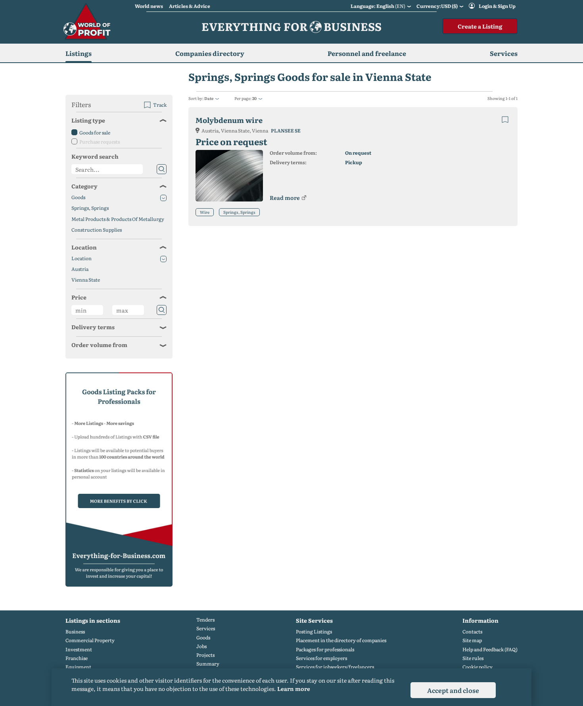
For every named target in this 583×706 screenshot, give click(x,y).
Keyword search (95, 156)
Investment (78, 649)
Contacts (472, 631)
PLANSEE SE (286, 130)
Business (75, 631)
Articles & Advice (189, 6)
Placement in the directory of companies (341, 640)
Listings (78, 53)
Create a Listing (480, 26)
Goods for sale (94, 132)
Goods (78, 197)
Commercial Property (90, 640)
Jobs (201, 646)
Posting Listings (314, 631)
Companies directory (209, 53)
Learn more (293, 689)
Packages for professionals (325, 649)
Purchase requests (99, 141)
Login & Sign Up (497, 6)
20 (254, 98)
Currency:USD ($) (437, 6)
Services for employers (321, 658)
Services (205, 628)
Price (78, 297)
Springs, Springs (239, 212)
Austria (79, 269)
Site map (472, 640)
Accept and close (453, 690)
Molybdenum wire (229, 120)
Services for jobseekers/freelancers (335, 667)
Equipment (78, 667)
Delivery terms (93, 327)
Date (208, 98)
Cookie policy (477, 667)
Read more (285, 197)
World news (149, 6)
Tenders (205, 619)
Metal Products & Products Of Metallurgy (117, 219)
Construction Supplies (96, 229)
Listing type (88, 120)
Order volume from (99, 345)
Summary (207, 663)
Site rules (472, 658)
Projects (205, 655)
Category (84, 186)
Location (84, 247)
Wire (204, 212)
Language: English (378, 6)
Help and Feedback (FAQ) (490, 649)
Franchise (76, 658)
